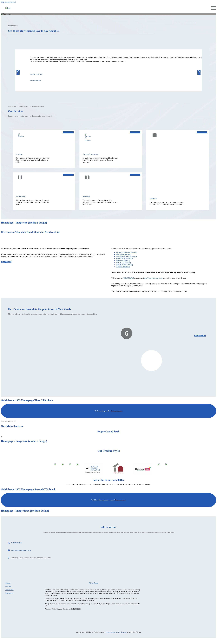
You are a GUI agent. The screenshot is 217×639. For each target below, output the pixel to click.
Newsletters (9, 593)
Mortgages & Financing (124, 258)
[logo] (7, 8)
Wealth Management (123, 254)
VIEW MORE (68, 132)
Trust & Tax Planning (123, 263)
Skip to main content (8, 2)
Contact (7, 583)
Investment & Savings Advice (126, 256)
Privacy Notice (93, 583)
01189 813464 (128, 278)
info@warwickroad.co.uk (153, 278)
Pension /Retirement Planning (126, 252)
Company (8, 586)
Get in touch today (117, 411)
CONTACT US (200, 336)
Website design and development (116, 632)
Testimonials (9, 590)
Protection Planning (123, 260)
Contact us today (120, 500)
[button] (18, 72)
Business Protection (123, 267)
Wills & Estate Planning (124, 265)
